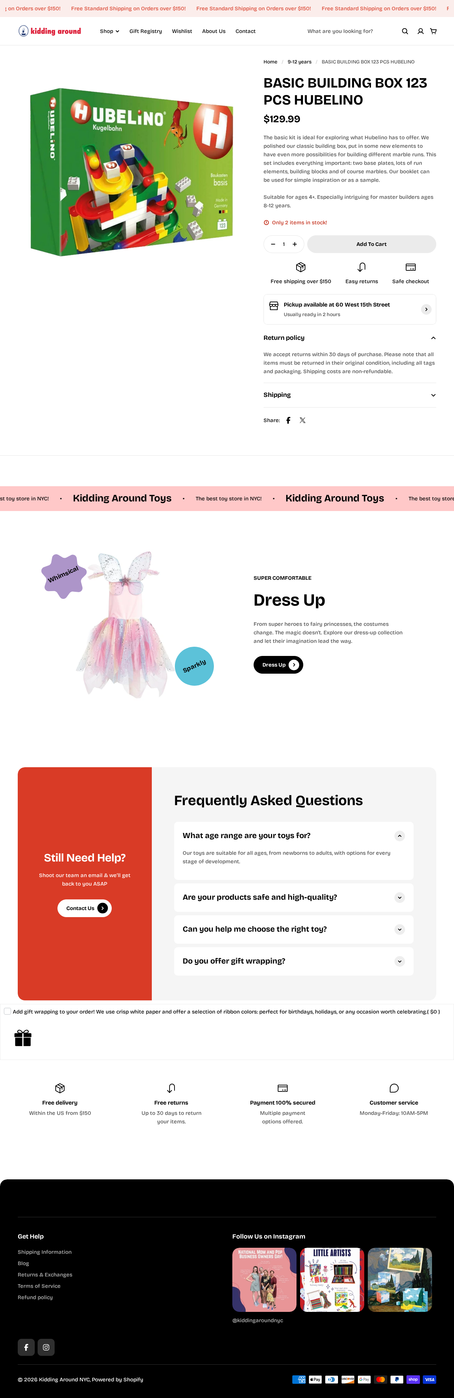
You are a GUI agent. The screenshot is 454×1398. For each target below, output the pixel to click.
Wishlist (182, 31)
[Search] (405, 31)
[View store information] (426, 309)
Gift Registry (145, 31)
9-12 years (299, 62)
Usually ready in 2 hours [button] (312, 314)
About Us (214, 31)
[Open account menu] (420, 31)
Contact (246, 31)
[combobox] (357, 31)
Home (270, 62)
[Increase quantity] (296, 244)
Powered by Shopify (117, 1379)
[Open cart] (433, 31)
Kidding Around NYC (64, 1379)
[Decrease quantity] (271, 244)
